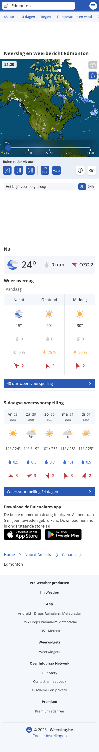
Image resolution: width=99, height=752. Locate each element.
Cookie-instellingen (49, 735)
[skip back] (7, 170)
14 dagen (27, 16)
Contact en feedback (49, 681)
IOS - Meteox (49, 630)
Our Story (49, 673)
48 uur (9, 16)
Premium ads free (49, 711)
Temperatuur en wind (74, 16)
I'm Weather (49, 592)
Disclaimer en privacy (49, 690)
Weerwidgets (49, 651)
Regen (46, 16)
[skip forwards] (30, 170)
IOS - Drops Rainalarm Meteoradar (49, 622)
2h (82, 186)
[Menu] (93, 6)
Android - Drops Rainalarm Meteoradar (49, 613)
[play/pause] (18, 170)
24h (91, 186)
